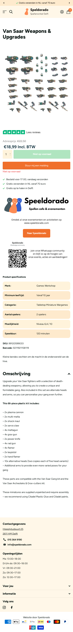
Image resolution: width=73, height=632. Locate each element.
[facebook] (12, 607)
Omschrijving (16, 373)
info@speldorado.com (19, 544)
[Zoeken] (11, 12)
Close (36, 586)
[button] (3, 3)
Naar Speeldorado (36, 233)
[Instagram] (4, 607)
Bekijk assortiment (5, 11)
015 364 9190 (14, 539)
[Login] (62, 12)
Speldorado (44, 617)
